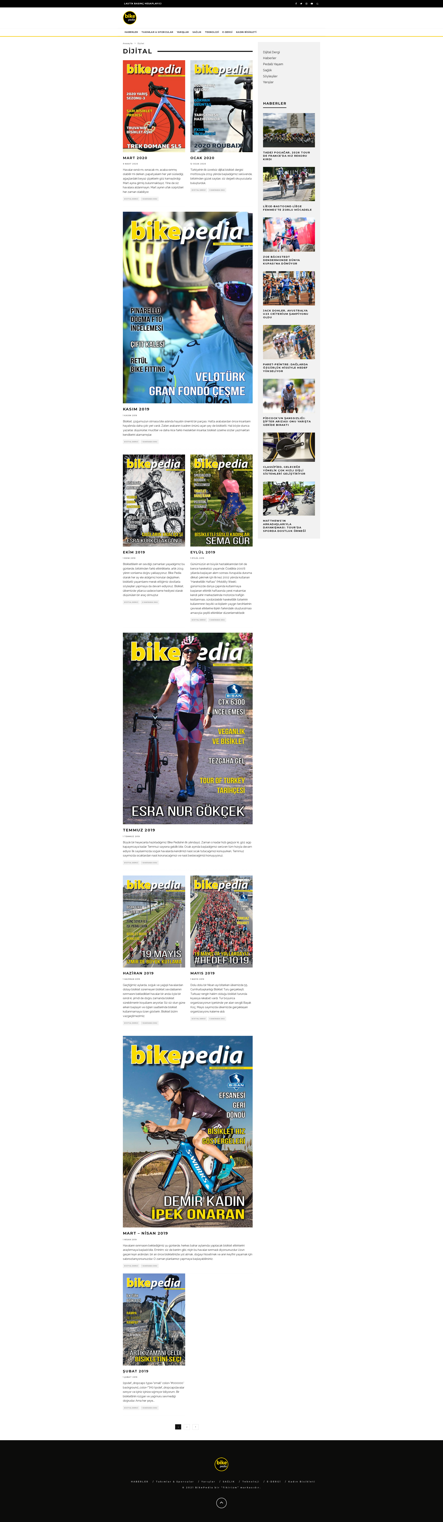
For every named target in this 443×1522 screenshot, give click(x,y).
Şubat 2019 (136, 1371)
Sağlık (267, 70)
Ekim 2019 (134, 552)
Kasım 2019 (136, 409)
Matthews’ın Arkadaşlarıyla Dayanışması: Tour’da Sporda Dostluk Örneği (284, 526)
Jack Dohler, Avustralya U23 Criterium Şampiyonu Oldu (286, 314)
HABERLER (131, 32)
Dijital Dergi (131, 199)
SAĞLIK (196, 32)
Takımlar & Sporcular (157, 32)
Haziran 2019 (138, 973)
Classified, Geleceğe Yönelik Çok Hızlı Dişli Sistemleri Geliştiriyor (284, 470)
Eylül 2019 (202, 552)
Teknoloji (212, 32)
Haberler (269, 58)
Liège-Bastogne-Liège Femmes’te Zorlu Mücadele (287, 208)
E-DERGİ (227, 32)
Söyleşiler (270, 76)
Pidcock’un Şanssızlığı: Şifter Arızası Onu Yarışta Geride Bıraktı (287, 421)
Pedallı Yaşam (273, 64)
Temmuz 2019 (139, 830)
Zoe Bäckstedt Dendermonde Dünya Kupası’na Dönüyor (281, 260)
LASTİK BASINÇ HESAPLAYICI (143, 3)
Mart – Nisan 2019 (145, 1233)
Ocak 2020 (202, 158)
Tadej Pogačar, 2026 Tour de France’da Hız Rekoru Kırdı (286, 156)
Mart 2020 (135, 158)
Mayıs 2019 (202, 973)
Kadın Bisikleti (246, 32)
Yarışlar (183, 32)
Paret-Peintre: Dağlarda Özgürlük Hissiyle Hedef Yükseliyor (285, 368)
